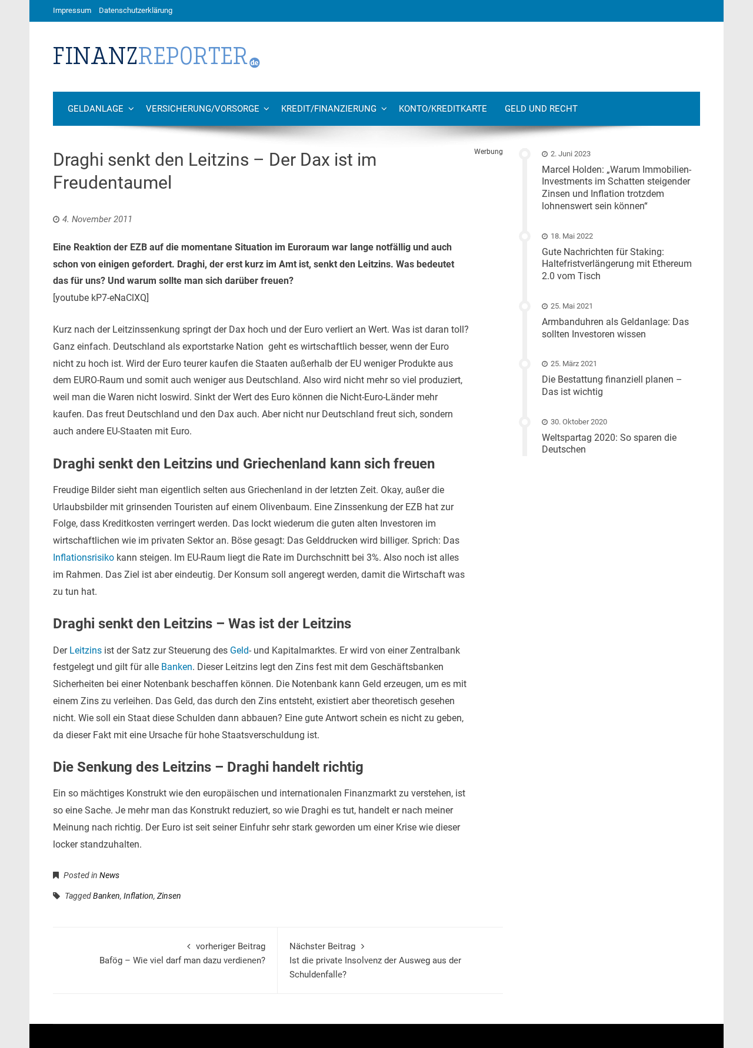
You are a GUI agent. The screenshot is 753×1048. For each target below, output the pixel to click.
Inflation (139, 895)
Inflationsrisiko (83, 557)
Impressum (72, 10)
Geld (239, 650)
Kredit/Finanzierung (328, 108)
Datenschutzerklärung (135, 10)
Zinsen (169, 895)
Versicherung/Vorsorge (202, 108)
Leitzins (85, 650)
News (109, 875)
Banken (176, 666)
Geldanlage (96, 108)
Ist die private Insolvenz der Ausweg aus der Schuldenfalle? (375, 960)
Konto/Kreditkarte (443, 108)
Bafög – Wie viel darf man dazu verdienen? (182, 953)
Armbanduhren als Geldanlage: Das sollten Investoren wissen (615, 328)
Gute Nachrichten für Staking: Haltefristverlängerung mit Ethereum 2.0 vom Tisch (617, 264)
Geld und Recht (541, 108)
